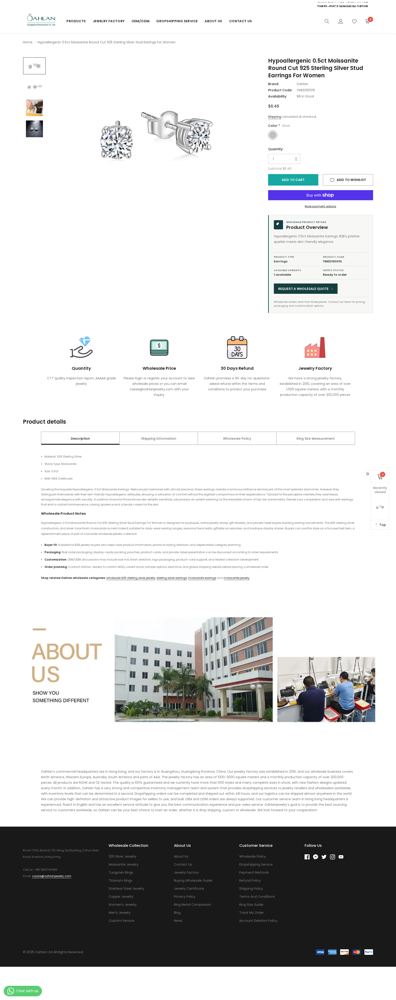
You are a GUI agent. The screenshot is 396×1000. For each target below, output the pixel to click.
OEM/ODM (141, 21)
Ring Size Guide (251, 904)
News (178, 920)
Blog (177, 912)
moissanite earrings (202, 578)
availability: (277, 96)
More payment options (320, 206)
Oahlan (302, 84)
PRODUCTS (76, 21)
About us (213, 21)
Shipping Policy (251, 888)
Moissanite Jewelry (123, 864)
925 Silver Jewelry (122, 856)
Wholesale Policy (252, 856)
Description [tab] (80, 438)
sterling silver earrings (172, 578)
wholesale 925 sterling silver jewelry (130, 578)
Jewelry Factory (109, 21)
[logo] (41, 21)
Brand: (273, 84)
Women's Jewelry (123, 904)
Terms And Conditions (257, 896)
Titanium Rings (120, 880)
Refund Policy (250, 880)
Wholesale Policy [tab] (237, 438)
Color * (279, 125)
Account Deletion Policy (258, 920)
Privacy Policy (184, 896)
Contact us (240, 21)
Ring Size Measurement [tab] (316, 438)
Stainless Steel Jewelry (126, 888)
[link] (327, 21)
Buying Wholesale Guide (193, 880)
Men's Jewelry (120, 912)
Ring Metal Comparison (192, 904)
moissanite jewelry (237, 578)
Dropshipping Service (177, 21)
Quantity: (275, 149)
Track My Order (251, 912)
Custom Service (121, 920)
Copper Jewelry (121, 896)
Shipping (274, 116)
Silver (272, 135)
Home (28, 42)
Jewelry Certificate (189, 888)
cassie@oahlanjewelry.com (51, 876)
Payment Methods (254, 872)
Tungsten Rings (121, 872)
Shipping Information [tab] (158, 438)
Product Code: (280, 90)
